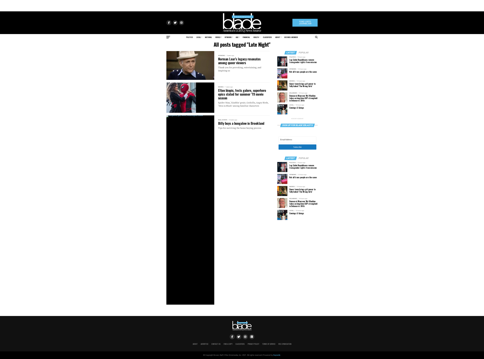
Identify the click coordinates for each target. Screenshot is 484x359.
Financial (246, 37)
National (208, 37)
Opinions (228, 37)
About (277, 37)
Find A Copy (228, 344)
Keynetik (276, 355)
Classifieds (267, 37)
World (217, 37)
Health (256, 37)
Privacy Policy (253, 344)
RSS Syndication (284, 344)
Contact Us (216, 344)
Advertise (204, 344)
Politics (189, 37)
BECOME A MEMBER (291, 37)
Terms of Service (268, 344)
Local (198, 37)
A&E (237, 37)
